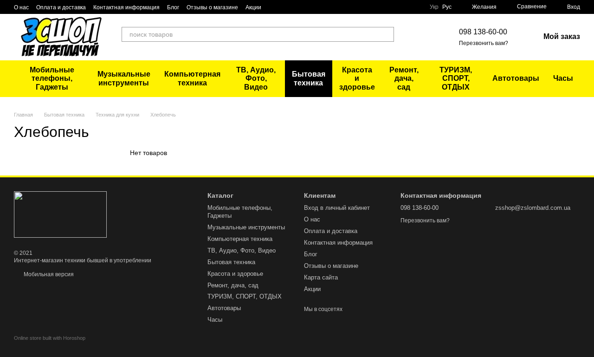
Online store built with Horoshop (49, 338)
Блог (173, 7)
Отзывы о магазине (212, 7)
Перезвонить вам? (483, 43)
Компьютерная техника (192, 78)
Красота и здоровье (357, 78)
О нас (21, 7)
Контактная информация (126, 7)
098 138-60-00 (483, 32)
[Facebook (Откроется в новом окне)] (412, 37)
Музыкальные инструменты (123, 78)
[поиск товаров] (386, 34)
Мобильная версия (48, 274)
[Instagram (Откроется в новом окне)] (423, 37)
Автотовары (515, 78)
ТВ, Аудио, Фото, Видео (256, 78)
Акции (253, 7)
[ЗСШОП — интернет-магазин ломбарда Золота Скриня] (60, 214)
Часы (563, 78)
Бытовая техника (308, 78)
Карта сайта (321, 277)
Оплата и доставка (61, 7)
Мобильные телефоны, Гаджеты (52, 78)
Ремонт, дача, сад (404, 78)
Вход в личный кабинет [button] (337, 207)
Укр (434, 7)
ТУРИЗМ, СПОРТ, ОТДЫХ (455, 78)
